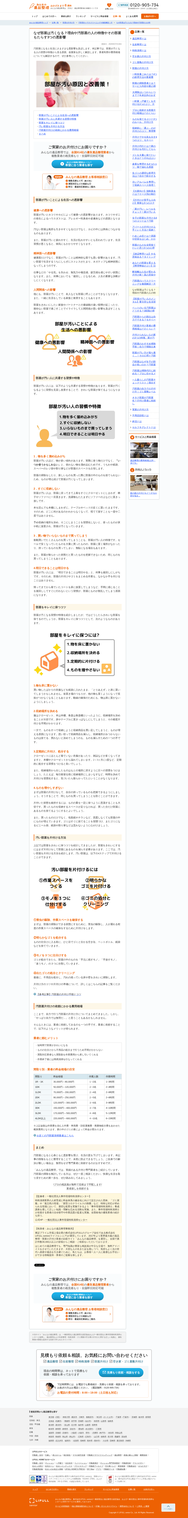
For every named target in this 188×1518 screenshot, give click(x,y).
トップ (35, 16)
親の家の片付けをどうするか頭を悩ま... (143, 494)
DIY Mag (90, 1469)
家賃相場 (121, 1466)
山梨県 (87, 1425)
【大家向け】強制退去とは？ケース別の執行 (144, 192)
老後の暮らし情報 (131, 1455)
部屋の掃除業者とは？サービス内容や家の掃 (144, 85)
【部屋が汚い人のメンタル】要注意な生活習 (144, 300)
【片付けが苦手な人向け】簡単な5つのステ (144, 201)
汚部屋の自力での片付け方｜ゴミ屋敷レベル (144, 390)
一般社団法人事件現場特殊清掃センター (66, 1220)
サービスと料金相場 (99, 16)
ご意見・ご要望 (143, 1506)
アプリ (98, 1469)
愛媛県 (117, 1437)
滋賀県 (51, 1433)
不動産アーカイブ (96, 1466)
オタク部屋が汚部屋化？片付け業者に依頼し (144, 400)
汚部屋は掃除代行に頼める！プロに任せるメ (144, 372)
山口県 (96, 1437)
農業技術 (143, 1455)
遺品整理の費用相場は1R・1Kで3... (143, 461)
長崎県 (83, 1441)
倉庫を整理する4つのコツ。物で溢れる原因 (144, 165)
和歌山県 (118, 1433)
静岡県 (58, 1429)
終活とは (137, 421)
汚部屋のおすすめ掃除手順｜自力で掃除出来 (144, 345)
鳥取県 (51, 1437)
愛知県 (81, 1429)
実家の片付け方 (140, 409)
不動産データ (108, 1469)
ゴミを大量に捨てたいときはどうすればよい (144, 156)
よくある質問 (132, 16)
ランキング (81, 16)
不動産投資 (126, 1463)
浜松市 (72, 1429)
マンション (49, 1463)
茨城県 (134, 1417)
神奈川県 (66, 1417)
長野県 (94, 1425)
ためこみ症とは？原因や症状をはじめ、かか (144, 237)
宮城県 (81, 1421)
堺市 (87, 1433)
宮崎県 (112, 1441)
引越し (47, 1455)
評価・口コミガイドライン (106, 1506)
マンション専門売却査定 (110, 1463)
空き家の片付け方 (141, 56)
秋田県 (96, 1421)
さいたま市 (108, 1417)
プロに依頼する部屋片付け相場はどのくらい (144, 112)
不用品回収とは (140, 415)
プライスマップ (80, 1466)
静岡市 (65, 1429)
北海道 (51, 1421)
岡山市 (72, 1437)
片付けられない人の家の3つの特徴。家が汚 (144, 336)
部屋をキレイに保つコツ (52, 122)
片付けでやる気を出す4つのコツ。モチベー (144, 138)
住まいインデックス (64, 1466)
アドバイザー (138, 1463)
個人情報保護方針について (82, 1506)
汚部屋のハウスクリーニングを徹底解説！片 (144, 282)
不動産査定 (93, 1463)
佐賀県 (76, 1441)
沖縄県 (128, 1441)
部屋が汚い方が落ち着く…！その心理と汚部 (144, 354)
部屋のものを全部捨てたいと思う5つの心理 (144, 246)
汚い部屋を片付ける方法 (52, 126)
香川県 (110, 1437)
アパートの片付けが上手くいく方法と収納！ (144, 228)
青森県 (67, 1421)
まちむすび (142, 1466)
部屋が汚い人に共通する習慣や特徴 (57, 119)
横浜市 (74, 1417)
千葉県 (118, 1417)
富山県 (67, 1425)
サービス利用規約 (62, 1506)
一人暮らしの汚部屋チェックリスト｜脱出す (144, 381)
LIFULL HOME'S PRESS (75, 1469)
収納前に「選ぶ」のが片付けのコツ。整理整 (144, 129)
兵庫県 (95, 1433)
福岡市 (67, 1441)
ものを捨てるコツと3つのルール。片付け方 (144, 120)
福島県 (110, 1421)
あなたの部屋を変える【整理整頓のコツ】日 (144, 264)
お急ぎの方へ (150, 16)
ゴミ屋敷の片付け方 (142, 62)
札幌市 (58, 1421)
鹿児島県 (120, 1441)
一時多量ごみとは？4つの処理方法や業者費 (144, 76)
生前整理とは (139, 44)
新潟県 (51, 1425)
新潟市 (58, 1425)
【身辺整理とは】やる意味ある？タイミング (144, 255)
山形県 (103, 1421)
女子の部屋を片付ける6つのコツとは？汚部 (144, 219)
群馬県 (148, 1417)
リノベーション (80, 1463)
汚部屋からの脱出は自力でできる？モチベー (144, 318)
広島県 (81, 1437)
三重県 (98, 1429)
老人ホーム (56, 1455)
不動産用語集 (37, 1469)
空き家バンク (110, 1466)
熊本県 (89, 1441)
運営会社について (127, 1506)
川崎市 (81, 1417)
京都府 (58, 1433)
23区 (57, 1417)
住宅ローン (49, 1466)
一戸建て (59, 1463)
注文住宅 (68, 1463)
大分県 (105, 1441)
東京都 (51, 1417)
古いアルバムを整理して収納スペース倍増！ (144, 183)
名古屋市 (89, 1429)
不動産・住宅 (37, 1455)
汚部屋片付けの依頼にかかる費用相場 (59, 130)
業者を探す (66, 16)
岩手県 (74, 1421)
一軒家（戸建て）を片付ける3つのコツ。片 (144, 103)
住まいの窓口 (37, 1466)
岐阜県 (51, 1429)
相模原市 (89, 1417)
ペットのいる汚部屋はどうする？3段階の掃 (144, 309)
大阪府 (74, 1433)
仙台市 (88, 1421)
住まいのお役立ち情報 (54, 1469)
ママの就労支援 (79, 1455)
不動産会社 (131, 1466)
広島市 (88, 1437)
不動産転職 (120, 1469)
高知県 (124, 1437)
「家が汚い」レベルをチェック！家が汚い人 (144, 210)
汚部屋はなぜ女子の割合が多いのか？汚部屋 (144, 363)
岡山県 (65, 1437)
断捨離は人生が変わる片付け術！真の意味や (144, 273)
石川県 (74, 1425)
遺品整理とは (139, 38)
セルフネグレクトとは (144, 427)
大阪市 (81, 1433)
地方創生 (67, 1455)
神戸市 (102, 1433)
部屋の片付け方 (140, 68)
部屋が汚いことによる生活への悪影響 (59, 115)
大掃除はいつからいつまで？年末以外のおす (144, 94)
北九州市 (59, 1441)
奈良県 (111, 1433)
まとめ (42, 134)
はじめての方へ (49, 16)
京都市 (65, 1433)
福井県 (81, 1425)
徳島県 (103, 1437)
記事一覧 (117, 16)
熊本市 (97, 1441)
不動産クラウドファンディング (99, 1455)
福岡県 (51, 1441)
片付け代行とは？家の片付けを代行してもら (144, 147)
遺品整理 (118, 1455)
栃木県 (141, 1417)
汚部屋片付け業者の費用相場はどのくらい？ (144, 327)
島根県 (58, 1437)
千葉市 (125, 1417)
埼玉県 (99, 1417)
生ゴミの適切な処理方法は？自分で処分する (144, 174)
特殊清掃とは (139, 50)
